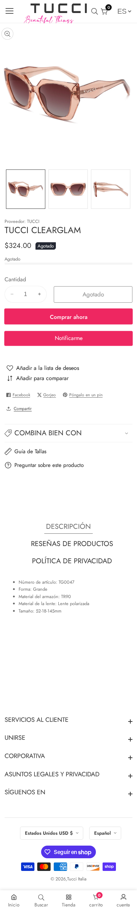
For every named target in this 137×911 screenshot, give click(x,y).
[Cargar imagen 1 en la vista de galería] (25, 189)
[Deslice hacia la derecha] (128, 189)
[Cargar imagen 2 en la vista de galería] (68, 189)
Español (103, 833)
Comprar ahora (68, 317)
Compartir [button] (23, 408)
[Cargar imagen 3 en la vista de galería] (110, 189)
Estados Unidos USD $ (49, 833)
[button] (69, 433)
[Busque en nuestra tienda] (96, 11)
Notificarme (69, 338)
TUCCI (33, 221)
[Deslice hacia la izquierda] (9, 189)
